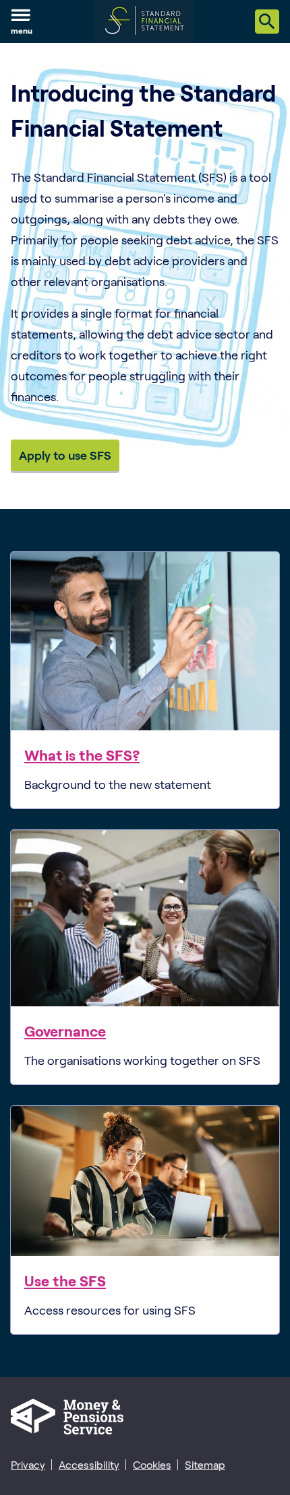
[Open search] (267, 21)
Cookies (152, 1464)
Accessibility (89, 1464)
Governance (65, 1030)
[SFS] (143, 21)
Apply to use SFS (65, 455)
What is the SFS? (82, 754)
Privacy (28, 1464)
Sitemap (205, 1464)
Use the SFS (65, 1280)
